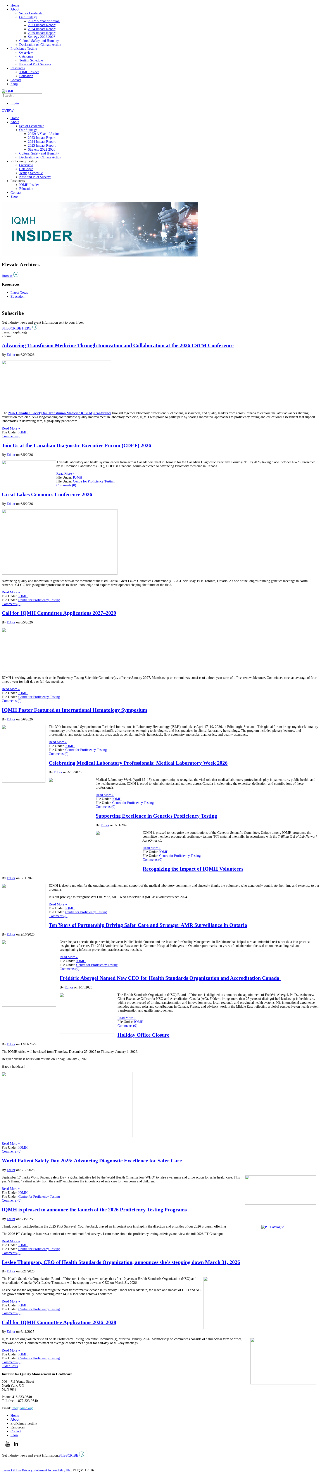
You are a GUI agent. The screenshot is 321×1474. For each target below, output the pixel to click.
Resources (17, 68)
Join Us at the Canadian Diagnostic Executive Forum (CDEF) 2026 (76, 445)
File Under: (9, 432)
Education (26, 76)
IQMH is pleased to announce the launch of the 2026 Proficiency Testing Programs (94, 1209)
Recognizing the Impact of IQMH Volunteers (193, 869)
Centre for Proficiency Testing (93, 481)
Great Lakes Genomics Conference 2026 (47, 494)
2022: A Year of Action (44, 21)
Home (14, 5)
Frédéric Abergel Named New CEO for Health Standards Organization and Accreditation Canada (170, 978)
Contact (15, 80)
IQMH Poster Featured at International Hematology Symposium (74, 710)
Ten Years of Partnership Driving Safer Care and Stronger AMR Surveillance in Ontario (148, 925)
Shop (14, 84)
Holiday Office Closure (143, 1035)
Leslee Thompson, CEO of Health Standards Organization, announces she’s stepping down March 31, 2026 (121, 1262)
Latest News (19, 292)
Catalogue (26, 56)
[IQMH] (8, 91)
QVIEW (8, 110)
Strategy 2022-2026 (41, 37)
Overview (26, 52)
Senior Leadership (31, 13)
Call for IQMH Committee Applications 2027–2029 (59, 613)
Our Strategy (28, 17)
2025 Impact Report (41, 33)
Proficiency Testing (23, 48)
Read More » (11, 428)
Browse (7, 276)
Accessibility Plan (60, 1470)
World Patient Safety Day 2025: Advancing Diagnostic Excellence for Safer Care (92, 1160)
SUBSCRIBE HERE (17, 328)
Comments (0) (11, 436)
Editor (11, 355)
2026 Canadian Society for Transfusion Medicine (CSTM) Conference (59, 413)
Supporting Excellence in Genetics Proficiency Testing (156, 816)
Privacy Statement (34, 1470)
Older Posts (10, 1366)
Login (14, 103)
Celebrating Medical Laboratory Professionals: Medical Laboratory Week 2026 (138, 763)
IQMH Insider (29, 72)
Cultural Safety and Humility (39, 40)
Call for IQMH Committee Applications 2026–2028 (59, 1322)
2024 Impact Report (41, 29)
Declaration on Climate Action (40, 44)
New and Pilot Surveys (35, 64)
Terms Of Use (11, 1470)
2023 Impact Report (41, 25)
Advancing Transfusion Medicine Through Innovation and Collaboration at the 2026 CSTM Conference (118, 345)
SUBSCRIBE (69, 1455)
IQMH (23, 432)
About (14, 9)
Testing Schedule (31, 60)
